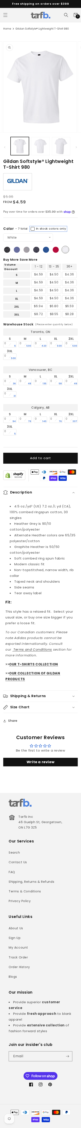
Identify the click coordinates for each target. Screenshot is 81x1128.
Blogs (13, 977)
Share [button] (12, 721)
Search (14, 852)
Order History (19, 967)
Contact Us (18, 862)
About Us (16, 928)
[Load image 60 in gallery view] (40, 146)
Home (7, 28)
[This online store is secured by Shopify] (14, 475)
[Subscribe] (67, 1056)
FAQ (12, 872)
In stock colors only (50, 229)
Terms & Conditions (25, 891)
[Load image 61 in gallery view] (61, 146)
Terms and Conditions (32, 649)
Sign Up (15, 938)
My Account (18, 947)
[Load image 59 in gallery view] (20, 146)
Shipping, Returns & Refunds (31, 882)
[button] (5, 15)
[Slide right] (76, 147)
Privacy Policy (20, 901)
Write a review (40, 762)
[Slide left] (5, 147)
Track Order (18, 957)
